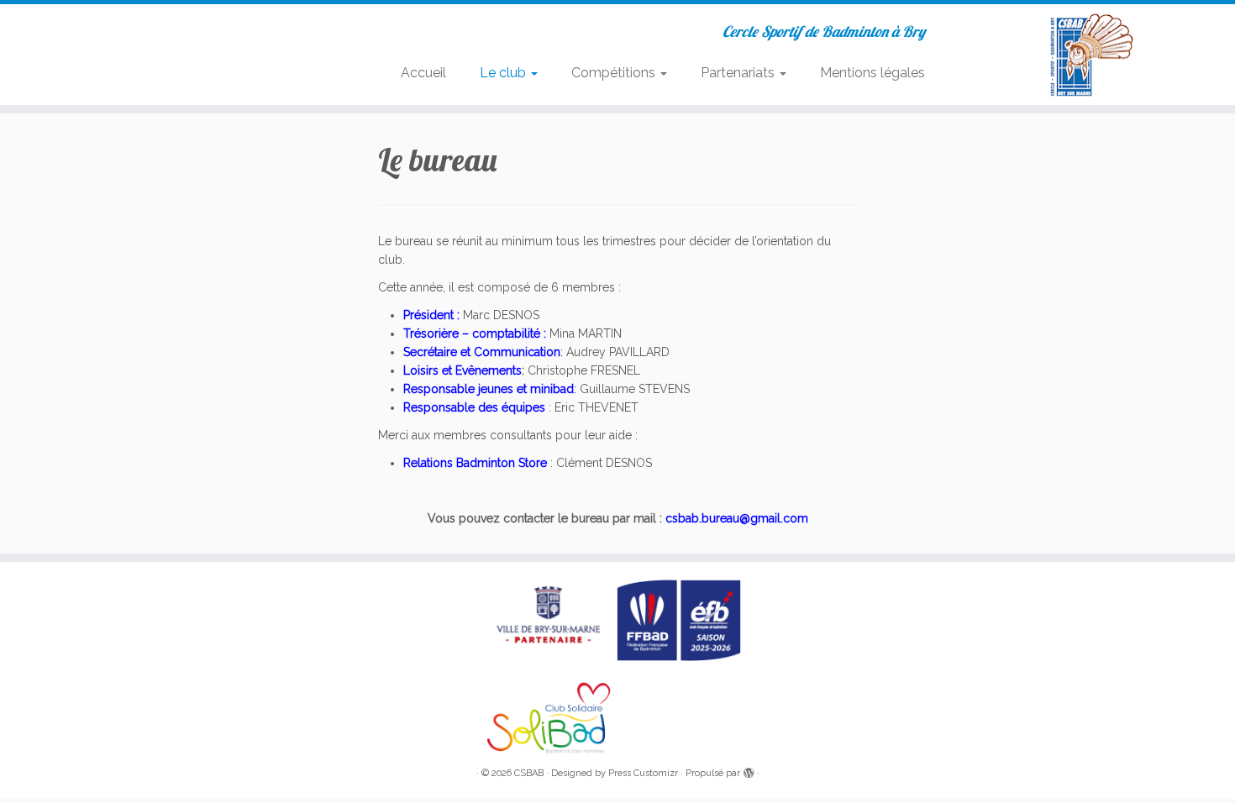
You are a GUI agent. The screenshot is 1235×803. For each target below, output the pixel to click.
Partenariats (739, 73)
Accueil (423, 73)
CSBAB (529, 773)
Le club (504, 73)
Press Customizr (643, 773)
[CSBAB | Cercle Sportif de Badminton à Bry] (1092, 55)
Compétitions (615, 73)
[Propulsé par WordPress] (748, 770)
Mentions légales (872, 73)
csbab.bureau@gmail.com (736, 518)
